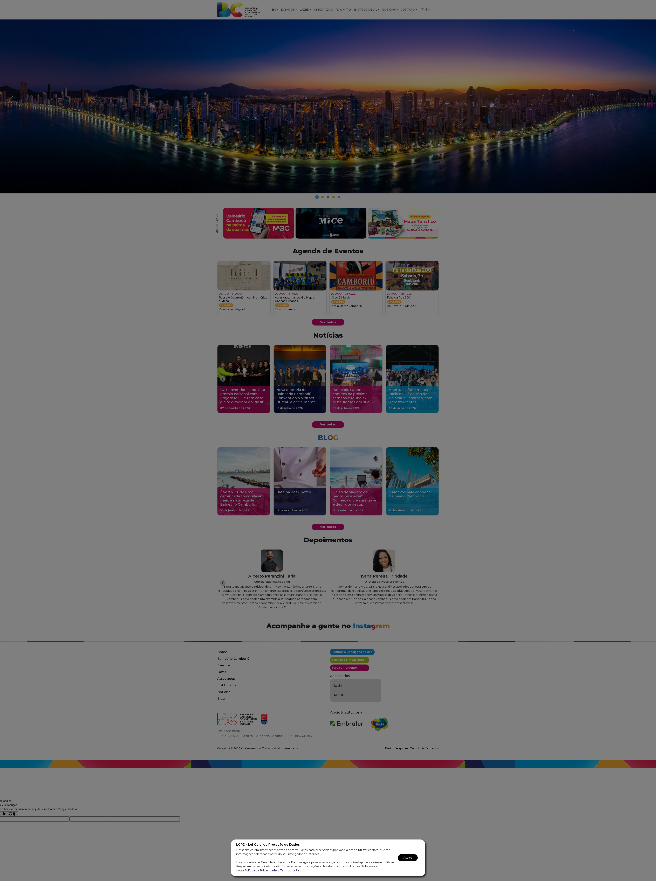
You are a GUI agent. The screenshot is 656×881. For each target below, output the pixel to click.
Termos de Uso (291, 870)
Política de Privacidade (260, 870)
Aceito (408, 857)
